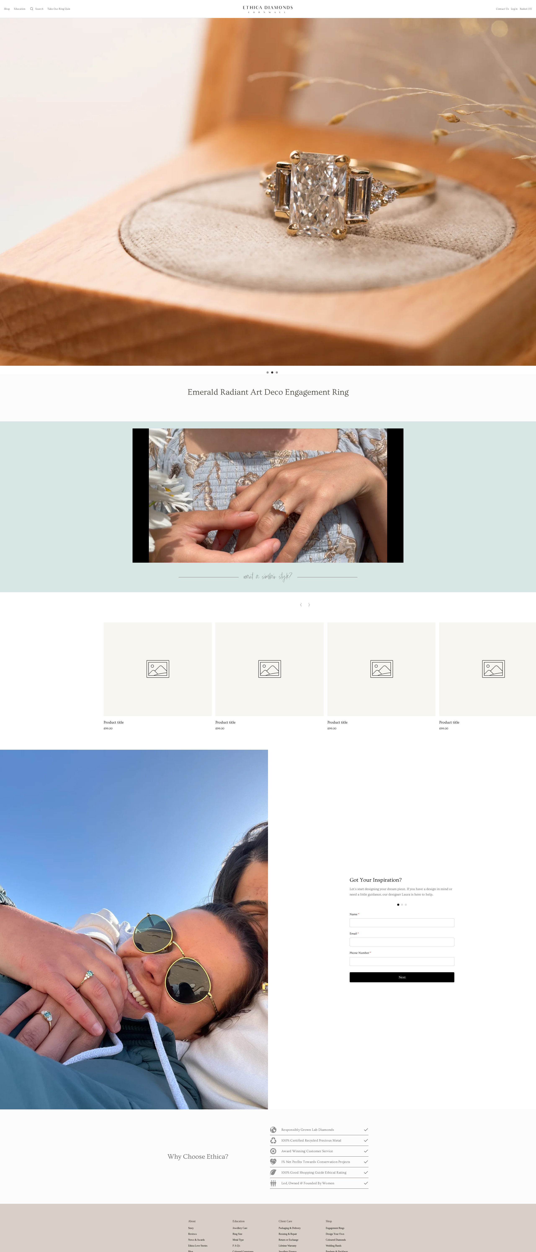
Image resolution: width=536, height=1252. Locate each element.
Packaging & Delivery (290, 1228)
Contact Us (502, 9)
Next (402, 977)
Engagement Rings (335, 1228)
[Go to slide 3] (277, 372)
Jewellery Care (240, 1228)
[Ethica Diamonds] (268, 9)
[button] (36, 9)
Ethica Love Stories (197, 1245)
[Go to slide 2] (272, 372)
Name (354, 914)
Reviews (192, 1233)
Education (19, 9)
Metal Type (238, 1239)
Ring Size (237, 1233)
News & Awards (196, 1239)
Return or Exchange (288, 1239)
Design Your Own (335, 1233)
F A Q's (236, 1245)
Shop (7, 9)
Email (354, 933)
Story (191, 1228)
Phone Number (360, 953)
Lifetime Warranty (287, 1245)
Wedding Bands (333, 1245)
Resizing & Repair (288, 1233)
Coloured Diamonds (336, 1239)
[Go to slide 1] (267, 372)
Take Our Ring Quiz (59, 9)
